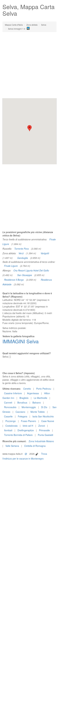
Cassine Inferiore (13, 393)
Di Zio (44, 407)
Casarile (8, 416)
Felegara (22, 416)
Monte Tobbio (37, 411)
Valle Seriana (12, 445)
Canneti (8, 402)
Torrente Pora (21, 248)
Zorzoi (41, 425)
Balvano (36, 402)
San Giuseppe (24, 275)
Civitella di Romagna (35, 445)
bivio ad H (28, 425)
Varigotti (45, 253)
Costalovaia (11, 425)
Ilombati (8, 430)
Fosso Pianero (28, 421)
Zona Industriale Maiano (41, 441)
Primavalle (44, 430)
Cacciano (20, 411)
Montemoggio (29, 407)
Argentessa (33, 393)
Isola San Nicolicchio (43, 416)
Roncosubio (10, 407)
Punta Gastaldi (45, 435)
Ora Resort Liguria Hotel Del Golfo (31, 270)
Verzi (21, 253)
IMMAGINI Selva (20, 341)
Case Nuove (47, 421)
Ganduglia (22, 258)
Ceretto (27, 388)
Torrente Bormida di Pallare (18, 435)
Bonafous (22, 402)
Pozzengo (10, 421)
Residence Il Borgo (14, 279)
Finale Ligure (11, 265)
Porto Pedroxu (43, 388)
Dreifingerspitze (26, 430)
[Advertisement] (29, 65)
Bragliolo (24, 398)
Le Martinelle (40, 398)
